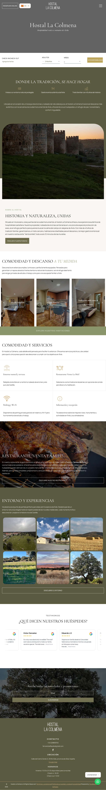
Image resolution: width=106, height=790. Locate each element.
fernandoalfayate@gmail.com (53, 746)
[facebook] (53, 750)
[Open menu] (100, 5)
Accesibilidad (76, 784)
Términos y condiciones (44, 784)
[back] (4, 302)
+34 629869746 (53, 743)
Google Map (53, 762)
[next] (102, 302)
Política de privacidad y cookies (62, 784)
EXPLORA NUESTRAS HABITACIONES (53, 331)
